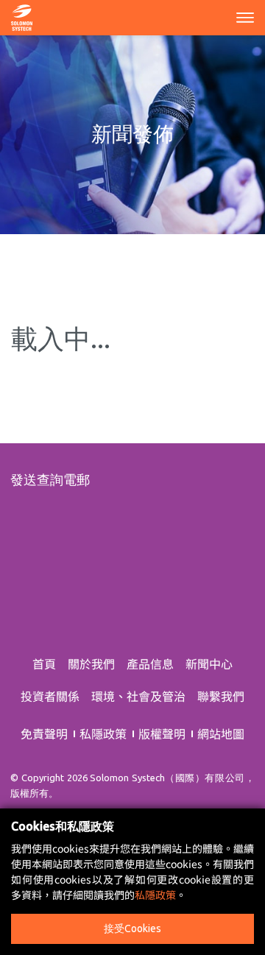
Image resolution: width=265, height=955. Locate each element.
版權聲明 (162, 733)
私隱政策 (103, 733)
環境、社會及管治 (138, 696)
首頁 (44, 663)
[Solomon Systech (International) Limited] (21, 15)
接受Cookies (132, 928)
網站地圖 (220, 733)
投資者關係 (50, 696)
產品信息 (150, 663)
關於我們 (91, 663)
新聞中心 (209, 663)
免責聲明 (44, 733)
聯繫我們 (220, 696)
